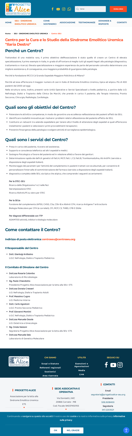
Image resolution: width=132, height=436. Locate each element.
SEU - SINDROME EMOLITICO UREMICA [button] (25, 22)
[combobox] (90, 9)
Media (81, 370)
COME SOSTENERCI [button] (49, 22)
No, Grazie (73, 430)
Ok (55, 430)
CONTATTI (122, 22)
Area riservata (50, 375)
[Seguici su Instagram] (63, 9)
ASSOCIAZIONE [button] (67, 22)
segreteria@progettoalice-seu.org (108, 395)
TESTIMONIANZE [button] (87, 22)
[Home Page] (19, 361)
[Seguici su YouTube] (58, 9)
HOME (8, 22)
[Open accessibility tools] (126, 430)
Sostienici (50, 371)
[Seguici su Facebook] (52, 9)
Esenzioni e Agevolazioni (81, 365)
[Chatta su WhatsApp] (69, 9)
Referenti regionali (50, 367)
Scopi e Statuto (50, 363)
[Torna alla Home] (18, 9)
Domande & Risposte (104, 22)
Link (81, 374)
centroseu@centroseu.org (58, 239)
